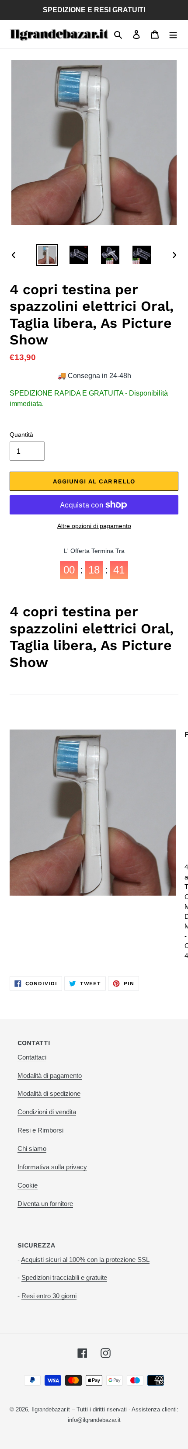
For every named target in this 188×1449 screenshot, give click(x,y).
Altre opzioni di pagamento (94, 525)
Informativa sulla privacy (52, 1167)
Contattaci (31, 1057)
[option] (47, 255)
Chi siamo (31, 1148)
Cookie (27, 1185)
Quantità (21, 434)
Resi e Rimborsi (40, 1130)
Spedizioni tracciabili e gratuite (64, 1277)
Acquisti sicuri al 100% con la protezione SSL (85, 1259)
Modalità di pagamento (49, 1075)
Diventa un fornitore (45, 1203)
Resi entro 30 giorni (49, 1296)
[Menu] (173, 34)
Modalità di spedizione (48, 1093)
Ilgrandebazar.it (50, 1409)
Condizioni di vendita (46, 1111)
